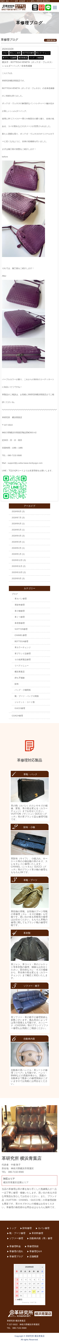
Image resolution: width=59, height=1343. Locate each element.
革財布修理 (20, 605)
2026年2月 (16, 548)
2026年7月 (16, 517)
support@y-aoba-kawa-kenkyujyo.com (25, 463)
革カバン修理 (15, 53)
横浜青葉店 (23, 58)
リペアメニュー (22, 665)
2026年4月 (16, 536)
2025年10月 (17, 572)
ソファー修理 (16, 1238)
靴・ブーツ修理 (17, 1233)
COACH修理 (17, 716)
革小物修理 (20, 611)
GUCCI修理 (20, 708)
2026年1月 (16, 554)
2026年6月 (16, 523)
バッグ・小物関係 (36, 58)
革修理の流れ (16, 1251)
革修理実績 (33, 1246)
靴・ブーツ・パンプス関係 (27, 696)
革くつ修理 (20, 617)
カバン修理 (43, 1228)
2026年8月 (16, 511)
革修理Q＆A (35, 1251)
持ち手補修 (20, 678)
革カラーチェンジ (43, 53)
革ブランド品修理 (9, 58)
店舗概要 (34, 1256)
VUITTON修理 (21, 629)
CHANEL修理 (21, 635)
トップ (12, 1228)
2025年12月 (17, 560)
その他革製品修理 (23, 659)
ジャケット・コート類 (25, 702)
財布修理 (27, 1228)
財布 (17, 684)
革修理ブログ (16, 1256)
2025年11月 (17, 566)
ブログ (5, 53)
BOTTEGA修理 (28, 53)
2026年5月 (16, 530)
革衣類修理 (20, 623)
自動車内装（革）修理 (40, 1238)
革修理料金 (15, 1246)
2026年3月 (16, 542)
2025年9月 (16, 578)
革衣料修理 (37, 1233)
